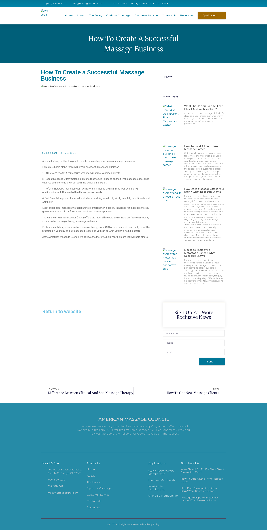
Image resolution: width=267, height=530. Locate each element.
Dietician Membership (162, 480)
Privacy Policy (152, 524)
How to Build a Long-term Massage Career (201, 148)
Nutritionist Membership (156, 488)
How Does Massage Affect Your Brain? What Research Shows (204, 190)
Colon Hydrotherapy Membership (161, 473)
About (81, 15)
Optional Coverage (118, 15)
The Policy (95, 15)
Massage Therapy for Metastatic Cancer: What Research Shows (199, 252)
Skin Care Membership (163, 495)
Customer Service (146, 15)
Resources (187, 15)
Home (69, 15)
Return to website (61, 311)
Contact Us (169, 15)
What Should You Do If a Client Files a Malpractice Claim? (203, 107)
